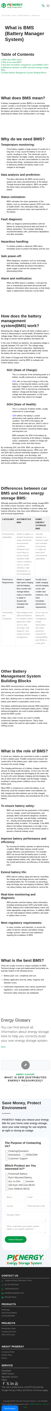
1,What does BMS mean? (11, 60)
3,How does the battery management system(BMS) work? (24, 65)
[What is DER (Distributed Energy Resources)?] (25, 1065)
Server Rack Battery (9, 1313)
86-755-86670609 (12, 1285)
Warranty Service (10, 1377)
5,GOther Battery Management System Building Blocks (23, 73)
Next (46, 1072)
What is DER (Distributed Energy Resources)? (25, 1079)
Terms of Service (34, 1390)
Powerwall (6, 1310)
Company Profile (8, 1352)
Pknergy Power (10, 1297)
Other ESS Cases (8, 1335)
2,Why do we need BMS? (11, 62)
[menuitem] (41, 5)
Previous (5, 1072)
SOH (14, 416)
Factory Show (7, 1355)
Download (6, 1370)
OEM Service (8, 1373)
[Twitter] (8, 1383)
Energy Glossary (25, 1074)
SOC (14, 381)
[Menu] (47, 5)
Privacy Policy (15, 1390)
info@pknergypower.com (14, 1293)
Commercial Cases (9, 1332)
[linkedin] (12, 1383)
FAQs (4, 1380)
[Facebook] (4, 1383)
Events (4, 1358)
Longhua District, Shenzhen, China (18, 1281)
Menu (3, 1047)
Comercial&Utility (8, 1316)
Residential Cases (9, 1329)
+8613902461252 (12, 1289)
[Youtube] (16, 1383)
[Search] (41, 5)
